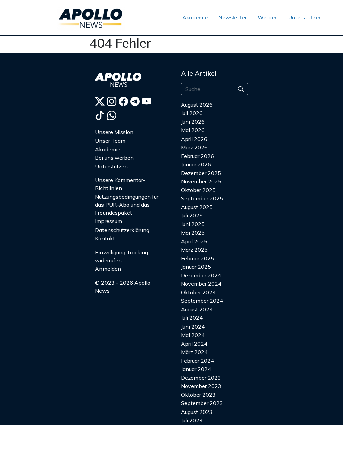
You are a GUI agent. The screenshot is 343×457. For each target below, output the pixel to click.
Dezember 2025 (201, 173)
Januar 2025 (196, 266)
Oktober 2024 (198, 292)
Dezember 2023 (201, 377)
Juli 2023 (192, 420)
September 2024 (202, 300)
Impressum (108, 221)
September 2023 (202, 403)
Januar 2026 (196, 164)
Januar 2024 (196, 369)
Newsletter (232, 17)
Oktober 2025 (198, 190)
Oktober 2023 (198, 394)
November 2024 (201, 283)
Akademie (195, 17)
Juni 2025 (193, 224)
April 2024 (194, 343)
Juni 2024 (193, 326)
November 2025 (201, 181)
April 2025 (194, 241)
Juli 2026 (192, 113)
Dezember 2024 (201, 275)
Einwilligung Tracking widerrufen (121, 256)
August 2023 (197, 411)
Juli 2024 (192, 317)
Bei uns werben (114, 157)
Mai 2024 (193, 335)
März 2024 (194, 352)
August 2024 (197, 309)
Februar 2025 (197, 258)
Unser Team (110, 140)
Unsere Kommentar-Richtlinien (120, 184)
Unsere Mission (114, 132)
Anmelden (108, 268)
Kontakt (105, 238)
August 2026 (197, 104)
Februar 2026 (197, 156)
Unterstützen (305, 17)
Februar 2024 (197, 360)
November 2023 (201, 386)
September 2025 (202, 198)
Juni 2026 (193, 121)
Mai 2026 (193, 130)
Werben (268, 17)
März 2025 (194, 249)
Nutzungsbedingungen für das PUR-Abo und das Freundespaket (126, 204)
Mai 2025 (193, 232)
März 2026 (194, 147)
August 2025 (197, 207)
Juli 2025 (192, 215)
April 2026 (194, 138)
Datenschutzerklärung (122, 229)
